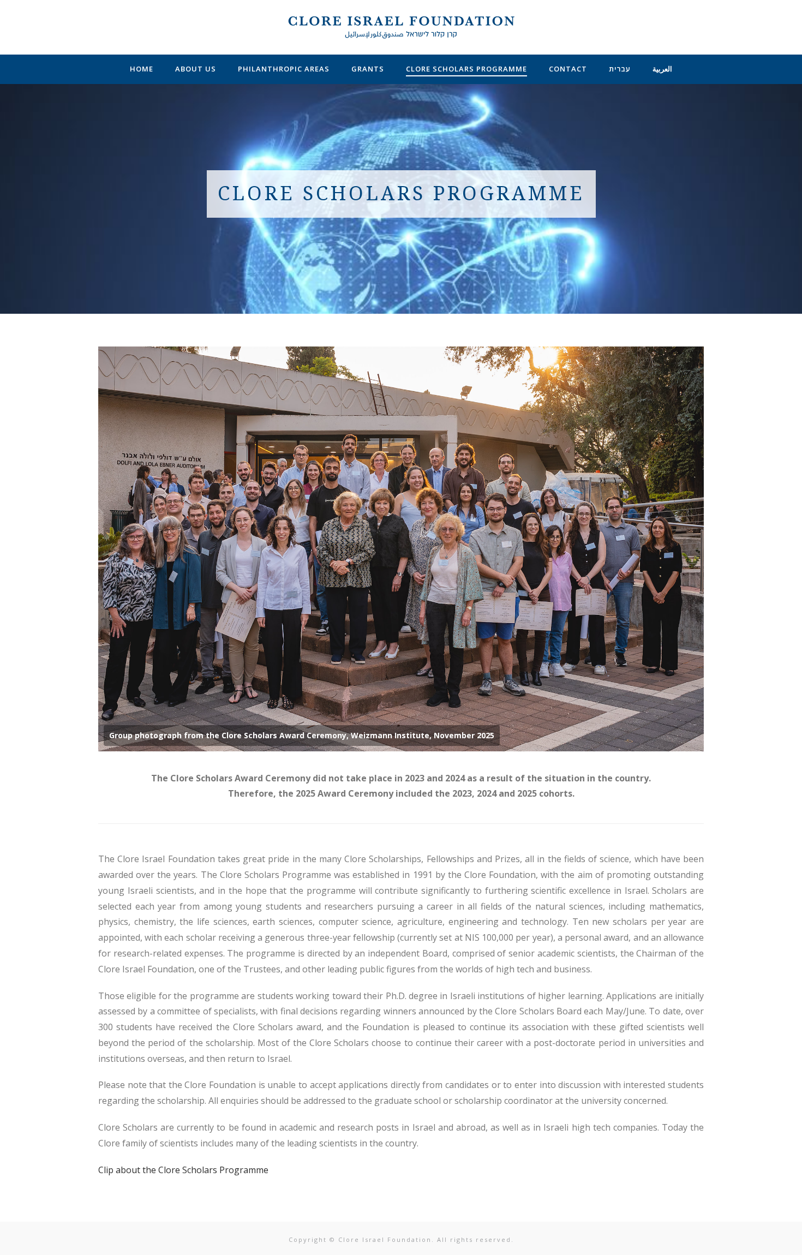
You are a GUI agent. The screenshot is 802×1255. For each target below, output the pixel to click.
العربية (662, 69)
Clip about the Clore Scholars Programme (183, 1170)
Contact (568, 69)
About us (195, 69)
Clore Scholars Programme (466, 69)
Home (141, 69)
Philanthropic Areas (284, 69)
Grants (367, 69)
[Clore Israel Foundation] (401, 27)
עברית (620, 69)
